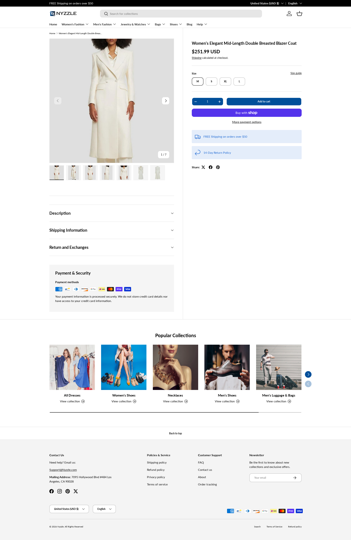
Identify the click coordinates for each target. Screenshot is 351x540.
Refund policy (156, 469)
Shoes (174, 24)
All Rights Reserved (74, 526)
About (202, 477)
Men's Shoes (227, 395)
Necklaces (175, 395)
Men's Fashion (102, 24)
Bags (158, 24)
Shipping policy (157, 462)
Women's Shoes (123, 395)
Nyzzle (60, 526)
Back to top (175, 433)
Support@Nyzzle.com (63, 469)
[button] (299, 13)
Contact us (205, 469)
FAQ (201, 462)
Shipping (196, 57)
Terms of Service (274, 526)
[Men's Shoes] (227, 367)
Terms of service (157, 484)
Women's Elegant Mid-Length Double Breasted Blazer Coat (81, 33)
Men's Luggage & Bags (278, 395)
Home (53, 24)
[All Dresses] (72, 367)
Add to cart (264, 101)
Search (257, 526)
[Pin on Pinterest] (218, 167)
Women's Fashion (73, 24)
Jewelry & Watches (133, 24)
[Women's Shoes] (123, 367)
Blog (189, 24)
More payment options (246, 122)
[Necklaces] (175, 367)
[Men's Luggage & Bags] (278, 367)
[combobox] (181, 14)
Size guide (296, 73)
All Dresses (72, 395)
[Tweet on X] (203, 167)
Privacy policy (156, 477)
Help (200, 24)
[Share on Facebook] (210, 167)
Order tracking (207, 484)
